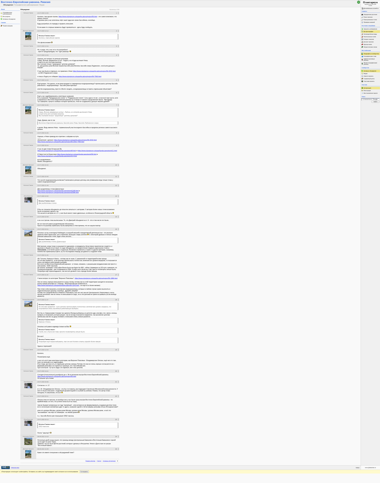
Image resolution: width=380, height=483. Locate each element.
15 (116, 229)
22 (116, 396)
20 (116, 371)
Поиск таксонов (368, 17)
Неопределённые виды (370, 34)
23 (116, 419)
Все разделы (6, 16)
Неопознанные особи (370, 36)
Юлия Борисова (28, 196)
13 (116, 196)
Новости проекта (368, 76)
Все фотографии (368, 31)
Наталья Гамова (28, 13)
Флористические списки (370, 47)
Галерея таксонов (369, 39)
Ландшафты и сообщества (371, 53)
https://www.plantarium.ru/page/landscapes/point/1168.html (58, 191)
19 (116, 350)
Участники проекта (369, 81)
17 (116, 275)
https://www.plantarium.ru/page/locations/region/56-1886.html (96, 278)
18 (116, 300)
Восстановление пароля (371, 93)
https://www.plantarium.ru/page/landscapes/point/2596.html (58, 192)
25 (116, 449)
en (359, 2)
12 (116, 185)
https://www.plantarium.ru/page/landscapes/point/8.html (56, 151)
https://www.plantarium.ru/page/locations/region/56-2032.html (94, 71)
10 (116, 165)
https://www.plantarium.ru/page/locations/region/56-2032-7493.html (60, 142)
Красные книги (368, 44)
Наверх (358, 467)
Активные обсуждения (9, 19)
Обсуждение (24, 9)
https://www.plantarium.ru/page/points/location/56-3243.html (58, 285)
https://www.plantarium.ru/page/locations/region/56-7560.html (80, 76)
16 (116, 255)
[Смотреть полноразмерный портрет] (28, 39)
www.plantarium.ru (370, 467)
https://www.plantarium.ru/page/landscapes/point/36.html (76, 154)
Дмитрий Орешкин (28, 31)
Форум (99, 461)
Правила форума (8, 26)
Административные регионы (369, 59)
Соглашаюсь (84, 471)
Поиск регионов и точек (370, 19)
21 (116, 382)
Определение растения (370, 14)
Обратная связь (15, 467)
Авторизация (367, 88)
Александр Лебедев (28, 436)
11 (116, 176)
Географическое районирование (7, 13)
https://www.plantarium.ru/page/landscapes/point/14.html (57, 156)
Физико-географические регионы (370, 63)
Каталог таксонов (368, 42)
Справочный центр (369, 78)
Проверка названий (369, 22)
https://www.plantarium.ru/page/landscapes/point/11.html (97, 151)
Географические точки (370, 56)
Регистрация (367, 90)
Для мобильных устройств (371, 8)
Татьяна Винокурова (28, 229)
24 (116, 436)
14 (116, 217)
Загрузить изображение (370, 29)
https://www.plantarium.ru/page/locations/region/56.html (77, 16)
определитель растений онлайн (370, 3)
